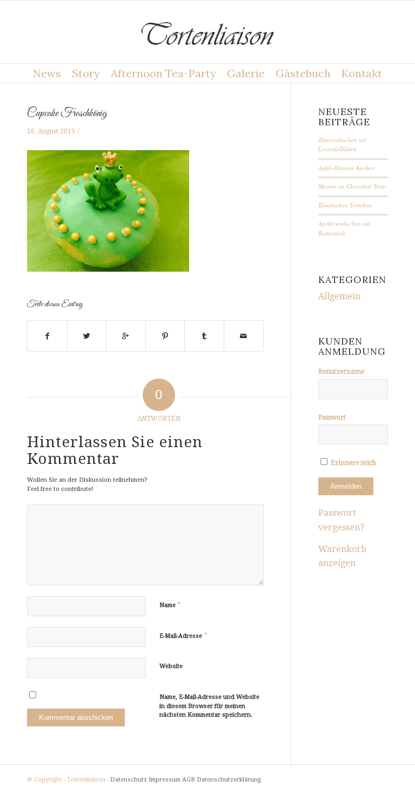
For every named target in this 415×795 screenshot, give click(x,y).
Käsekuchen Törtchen (345, 205)
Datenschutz (128, 779)
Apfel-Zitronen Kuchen (346, 168)
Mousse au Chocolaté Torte (352, 186)
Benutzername (341, 371)
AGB (188, 779)
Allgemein (339, 296)
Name (170, 605)
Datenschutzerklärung (229, 779)
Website (171, 666)
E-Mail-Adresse (183, 635)
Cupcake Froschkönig (67, 113)
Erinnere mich (352, 463)
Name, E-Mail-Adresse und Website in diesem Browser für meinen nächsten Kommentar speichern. (209, 705)
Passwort (332, 417)
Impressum (164, 779)
